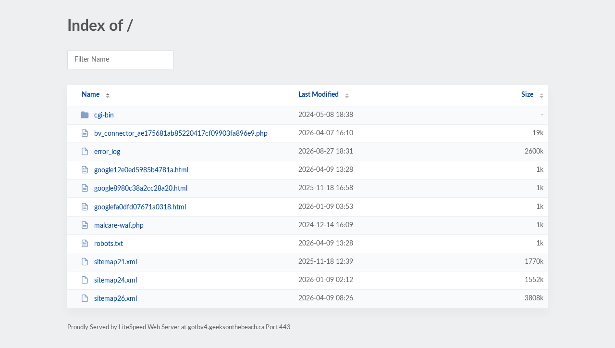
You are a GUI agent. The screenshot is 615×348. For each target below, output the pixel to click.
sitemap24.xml (115, 280)
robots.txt (108, 244)
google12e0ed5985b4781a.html (141, 170)
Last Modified (318, 94)
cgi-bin (104, 115)
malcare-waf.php (119, 225)
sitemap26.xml (115, 299)
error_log (107, 152)
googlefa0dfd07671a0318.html (140, 207)
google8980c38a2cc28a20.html (140, 188)
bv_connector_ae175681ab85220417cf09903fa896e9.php (181, 133)
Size (527, 94)
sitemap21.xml (115, 262)
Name (90, 94)
